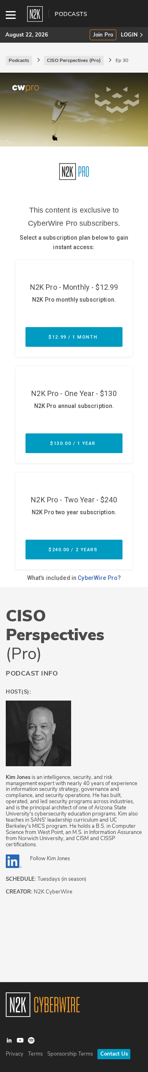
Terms (35, 1054)
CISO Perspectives (55, 635)
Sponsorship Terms (70, 1054)
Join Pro (103, 35)
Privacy (14, 1054)
